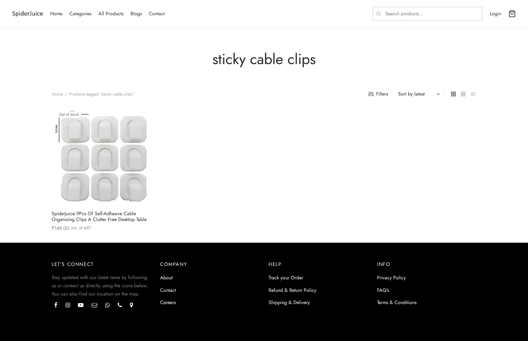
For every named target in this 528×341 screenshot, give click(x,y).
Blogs (136, 13)
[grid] (453, 94)
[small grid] (463, 94)
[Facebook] (56, 305)
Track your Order (286, 277)
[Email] (94, 305)
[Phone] (119, 305)
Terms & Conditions (396, 302)
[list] (473, 94)
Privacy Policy (391, 277)
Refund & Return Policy (292, 290)
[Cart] (512, 13)
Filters (382, 93)
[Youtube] (80, 305)
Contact (157, 13)
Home (56, 13)
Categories (80, 13)
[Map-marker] (131, 305)
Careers (168, 302)
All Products (110, 13)
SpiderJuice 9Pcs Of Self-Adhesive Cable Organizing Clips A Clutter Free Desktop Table (99, 216)
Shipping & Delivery (289, 302)
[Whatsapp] (107, 305)
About (166, 277)
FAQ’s (383, 290)
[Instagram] (67, 305)
